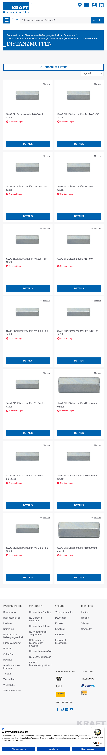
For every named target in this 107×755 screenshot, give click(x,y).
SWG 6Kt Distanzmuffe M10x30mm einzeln (77, 549)
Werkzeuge (9, 685)
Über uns (87, 606)
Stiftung (85, 623)
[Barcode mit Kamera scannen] (94, 20)
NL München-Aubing (39, 626)
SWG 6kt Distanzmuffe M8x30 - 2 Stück (24, 116)
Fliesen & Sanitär (11, 643)
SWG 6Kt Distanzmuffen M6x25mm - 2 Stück (78, 477)
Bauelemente (10, 612)
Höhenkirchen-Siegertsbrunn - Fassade (36, 643)
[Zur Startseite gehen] (17, 7)
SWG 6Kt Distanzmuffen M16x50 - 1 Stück (77, 188)
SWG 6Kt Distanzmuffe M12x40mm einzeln (77, 405)
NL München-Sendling (40, 612)
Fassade (7, 648)
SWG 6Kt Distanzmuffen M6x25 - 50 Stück (26, 260)
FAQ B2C (60, 629)
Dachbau (7, 623)
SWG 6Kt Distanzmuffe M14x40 (75, 258)
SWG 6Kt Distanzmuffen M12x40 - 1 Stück (26, 405)
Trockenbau (9, 679)
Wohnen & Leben (12, 690)
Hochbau (7, 660)
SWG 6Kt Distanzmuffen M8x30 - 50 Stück (26, 188)
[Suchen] (100, 20)
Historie (85, 618)
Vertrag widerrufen (64, 612)
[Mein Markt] (80, 5)
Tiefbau (7, 674)
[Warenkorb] (101, 5)
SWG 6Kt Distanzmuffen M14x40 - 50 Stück (78, 116)
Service (60, 606)
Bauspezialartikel (11, 618)
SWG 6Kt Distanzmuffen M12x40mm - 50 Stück (27, 477)
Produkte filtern (56, 67)
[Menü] (6, 20)
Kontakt (59, 623)
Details (28, 144)
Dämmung (8, 629)
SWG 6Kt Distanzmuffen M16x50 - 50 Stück (27, 549)
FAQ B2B (60, 634)
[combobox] (55, 20)
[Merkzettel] (87, 5)
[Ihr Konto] (94, 5)
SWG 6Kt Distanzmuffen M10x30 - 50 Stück (27, 333)
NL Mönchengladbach (40, 657)
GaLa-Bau (8, 654)
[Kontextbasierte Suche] (15, 19)
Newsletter (86, 629)
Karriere (85, 612)
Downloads (60, 618)
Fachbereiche (12, 606)
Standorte (36, 606)
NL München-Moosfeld (40, 651)
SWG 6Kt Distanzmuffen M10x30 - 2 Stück (77, 333)
